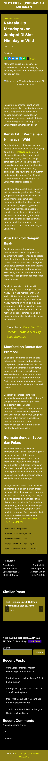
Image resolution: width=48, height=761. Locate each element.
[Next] (41, 609)
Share (33, 59)
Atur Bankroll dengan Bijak (16, 529)
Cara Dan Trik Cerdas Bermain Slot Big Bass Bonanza (24, 332)
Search (6, 648)
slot (5, 731)
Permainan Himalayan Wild (16, 539)
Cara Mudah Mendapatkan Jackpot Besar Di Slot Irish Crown (11, 568)
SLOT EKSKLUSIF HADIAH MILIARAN (20, 549)
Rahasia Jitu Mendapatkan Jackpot (19, 544)
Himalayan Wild (22, 152)
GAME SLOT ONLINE (12, 18)
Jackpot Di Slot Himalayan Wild (18, 534)
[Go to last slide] (7, 609)
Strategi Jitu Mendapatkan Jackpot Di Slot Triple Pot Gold (37, 568)
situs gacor (8, 738)
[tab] (19, 622)
